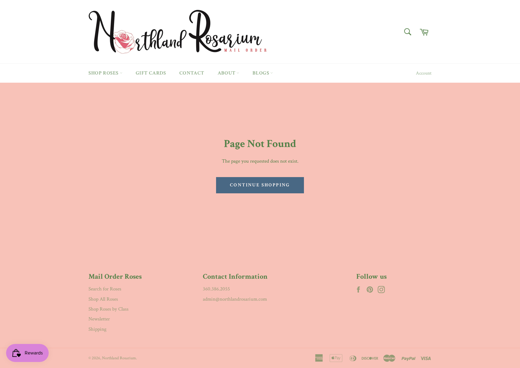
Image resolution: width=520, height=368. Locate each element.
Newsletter (99, 319)
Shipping (97, 329)
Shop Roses (104, 73)
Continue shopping (260, 185)
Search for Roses (104, 289)
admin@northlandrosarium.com (235, 299)
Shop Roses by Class (108, 309)
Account (424, 73)
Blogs (261, 73)
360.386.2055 (216, 289)
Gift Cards (151, 73)
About (227, 73)
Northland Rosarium (119, 358)
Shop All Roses (103, 299)
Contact (191, 73)
